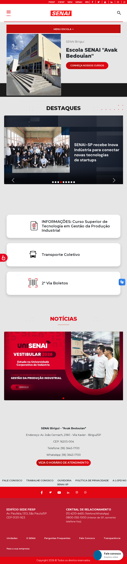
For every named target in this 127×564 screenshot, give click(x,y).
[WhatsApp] (85, 492)
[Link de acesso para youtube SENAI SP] (105, 2)
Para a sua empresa (18, 548)
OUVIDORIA (64, 480)
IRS (87, 2)
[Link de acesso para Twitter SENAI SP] (99, 2)
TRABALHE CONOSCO (39, 480)
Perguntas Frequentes (57, 538)
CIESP (61, 2)
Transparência (112, 538)
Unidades (12, 538)
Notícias (63, 319)
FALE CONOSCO (12, 480)
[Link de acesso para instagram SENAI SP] (118, 2)
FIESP (52, 2)
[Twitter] (50, 492)
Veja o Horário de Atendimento (64, 462)
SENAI (78, 2)
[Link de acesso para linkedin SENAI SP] (111, 2)
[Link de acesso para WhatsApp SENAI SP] (124, 2)
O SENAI (31, 538)
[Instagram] (77, 492)
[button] (13, 149)
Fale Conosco (87, 538)
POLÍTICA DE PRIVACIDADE (92, 480)
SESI (69, 2)
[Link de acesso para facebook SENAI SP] (92, 2)
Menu (8, 12)
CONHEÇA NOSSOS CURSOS (87, 65)
